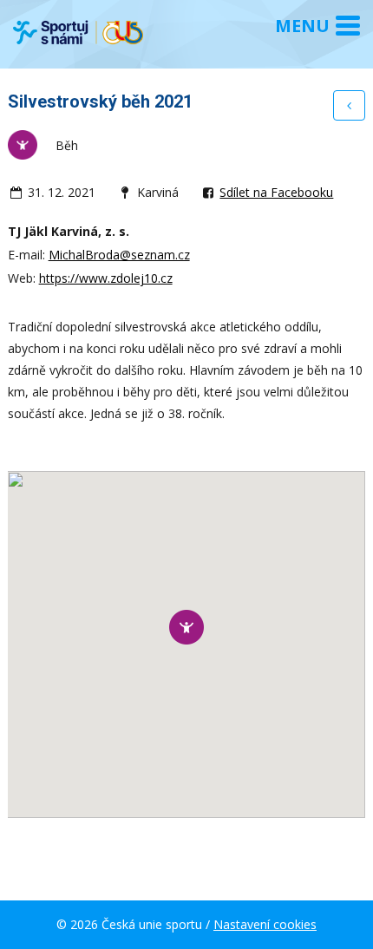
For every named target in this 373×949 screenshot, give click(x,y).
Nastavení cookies (265, 924)
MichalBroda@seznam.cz (119, 254)
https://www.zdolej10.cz (106, 278)
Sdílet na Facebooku (276, 192)
